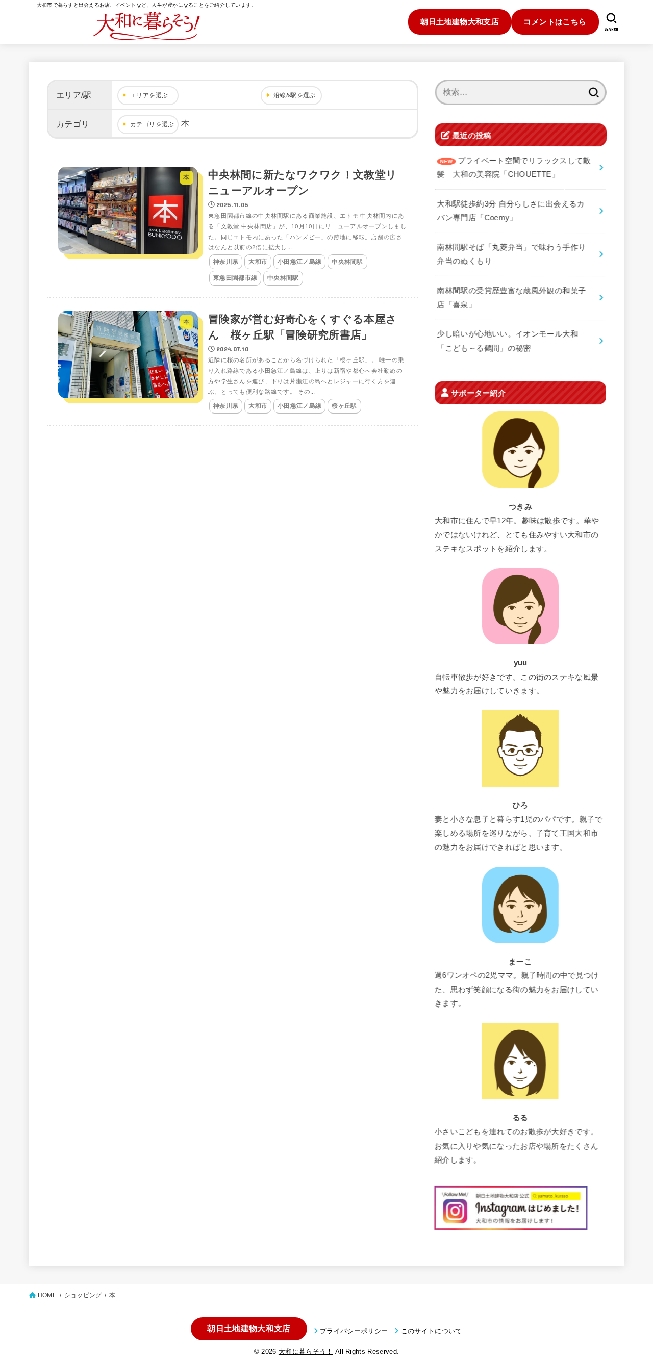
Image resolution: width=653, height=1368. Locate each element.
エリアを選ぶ (149, 95)
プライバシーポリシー (354, 1331)
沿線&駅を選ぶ (294, 95)
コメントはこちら (554, 21)
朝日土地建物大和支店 (459, 21)
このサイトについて (431, 1331)
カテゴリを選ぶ (152, 124)
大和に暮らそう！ (306, 1351)
